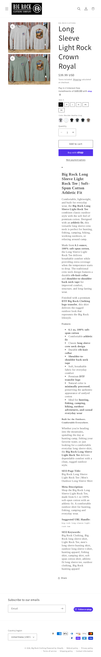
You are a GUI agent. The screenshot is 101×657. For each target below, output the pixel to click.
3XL (61, 109)
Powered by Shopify (55, 648)
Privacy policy (87, 648)
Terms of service (50, 651)
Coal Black (72, 120)
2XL (85, 104)
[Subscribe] (62, 608)
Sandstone (88, 120)
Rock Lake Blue (83, 120)
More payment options (75, 160)
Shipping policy (66, 651)
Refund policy (72, 648)
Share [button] (64, 577)
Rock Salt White (66, 120)
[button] (6, 8)
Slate (77, 120)
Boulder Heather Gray (61, 120)
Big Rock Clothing (38, 648)
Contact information (84, 651)
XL (79, 104)
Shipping (77, 79)
